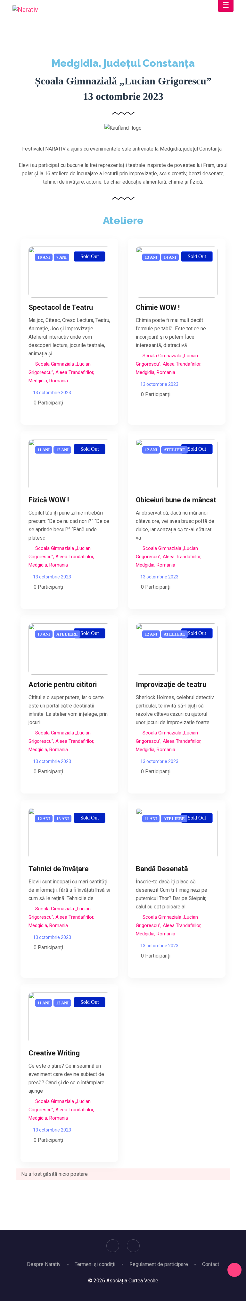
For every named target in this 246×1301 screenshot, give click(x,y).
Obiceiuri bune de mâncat (176, 500)
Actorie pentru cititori (63, 685)
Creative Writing (54, 1053)
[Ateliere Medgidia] (69, 272)
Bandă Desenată (162, 869)
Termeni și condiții (95, 1264)
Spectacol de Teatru (61, 307)
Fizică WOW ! (49, 500)
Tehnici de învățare (59, 869)
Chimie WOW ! (158, 307)
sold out (89, 256)
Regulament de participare (158, 1264)
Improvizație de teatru (171, 685)
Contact (210, 1264)
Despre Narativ (44, 1264)
